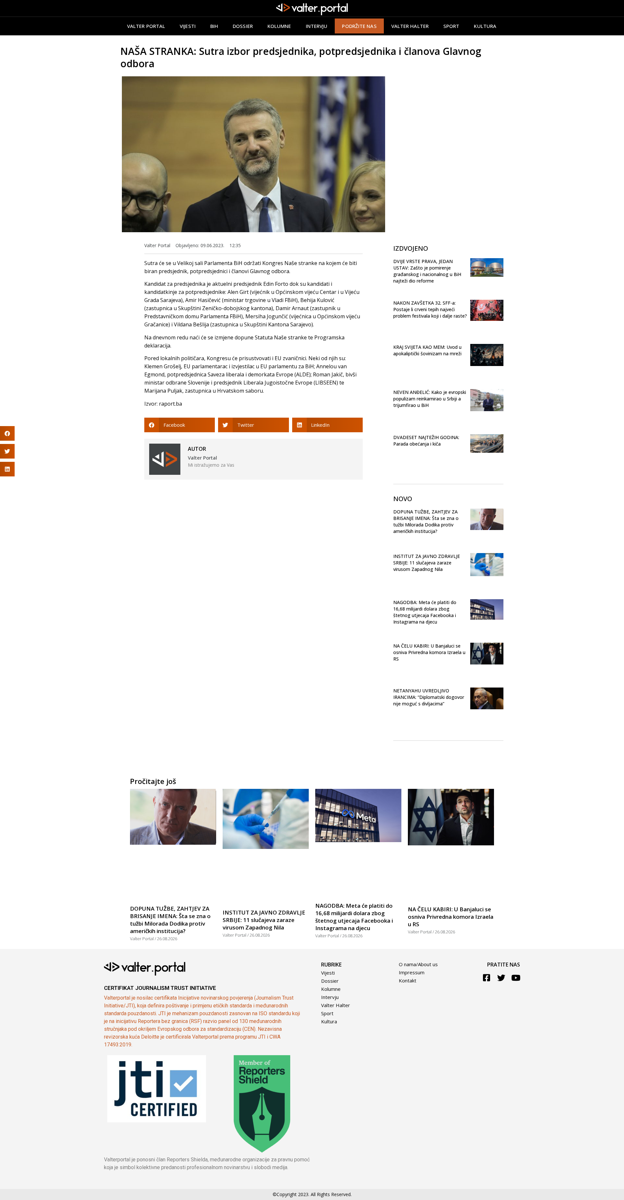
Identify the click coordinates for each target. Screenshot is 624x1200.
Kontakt (407, 980)
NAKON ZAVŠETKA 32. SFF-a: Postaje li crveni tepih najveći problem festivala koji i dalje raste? (430, 309)
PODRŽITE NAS (359, 26)
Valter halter (410, 26)
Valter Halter (335, 1005)
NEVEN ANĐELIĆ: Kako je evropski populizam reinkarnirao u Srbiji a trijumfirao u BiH (429, 398)
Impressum (411, 972)
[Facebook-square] (487, 978)
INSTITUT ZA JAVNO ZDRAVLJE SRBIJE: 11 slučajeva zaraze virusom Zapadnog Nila (426, 562)
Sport (451, 26)
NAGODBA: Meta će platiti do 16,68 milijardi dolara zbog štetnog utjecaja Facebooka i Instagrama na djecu (424, 612)
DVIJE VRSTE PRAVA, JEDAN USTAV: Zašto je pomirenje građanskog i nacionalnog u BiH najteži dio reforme (427, 271)
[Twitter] (501, 978)
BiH (214, 26)
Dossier (243, 26)
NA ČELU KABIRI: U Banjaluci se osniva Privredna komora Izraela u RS (429, 652)
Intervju (317, 26)
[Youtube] (516, 978)
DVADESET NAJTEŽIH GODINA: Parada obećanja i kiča (426, 440)
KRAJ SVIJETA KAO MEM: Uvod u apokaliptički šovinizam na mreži (427, 350)
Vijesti (188, 26)
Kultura (485, 26)
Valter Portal (146, 26)
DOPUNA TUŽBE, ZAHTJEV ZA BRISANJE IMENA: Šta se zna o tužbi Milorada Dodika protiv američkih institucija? (426, 521)
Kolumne (279, 26)
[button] (179, 425)
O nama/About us (418, 964)
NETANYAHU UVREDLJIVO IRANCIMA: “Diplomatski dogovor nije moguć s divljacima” (428, 697)
